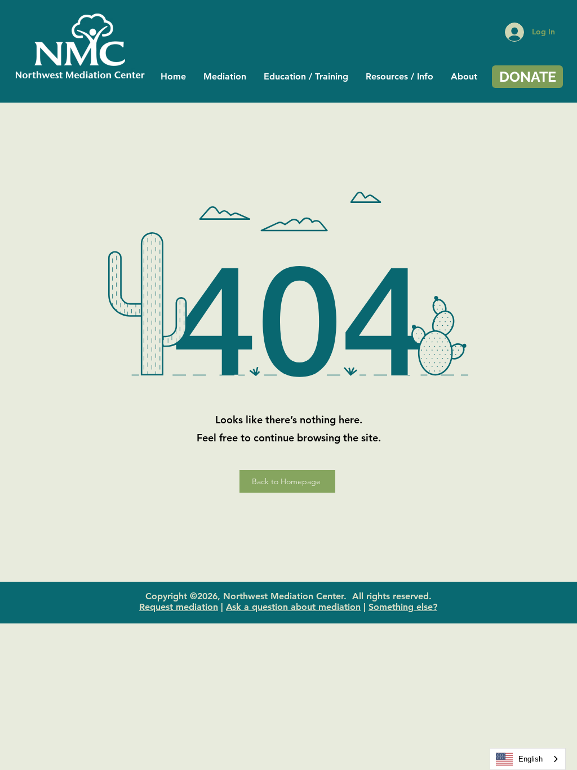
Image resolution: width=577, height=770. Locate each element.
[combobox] (528, 759)
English (530, 759)
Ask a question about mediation (293, 606)
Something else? (403, 606)
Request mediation (178, 606)
